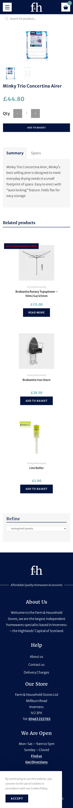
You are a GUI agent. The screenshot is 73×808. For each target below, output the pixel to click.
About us (36, 657)
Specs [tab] (36, 153)
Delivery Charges (36, 672)
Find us (36, 756)
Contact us (36, 665)
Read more (36, 312)
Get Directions (36, 762)
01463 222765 (39, 719)
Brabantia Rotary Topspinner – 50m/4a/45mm (36, 294)
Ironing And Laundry (36, 287)
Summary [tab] (14, 153)
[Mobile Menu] (7, 7)
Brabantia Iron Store (36, 380)
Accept (17, 798)
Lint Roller (36, 468)
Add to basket (36, 127)
